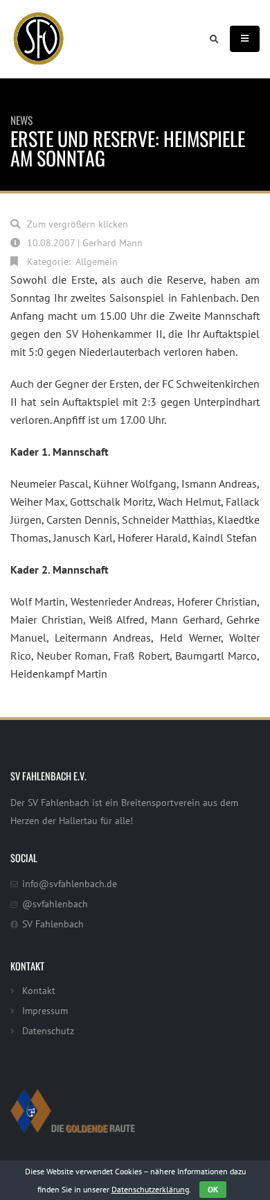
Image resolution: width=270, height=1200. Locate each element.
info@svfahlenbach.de (69, 883)
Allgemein (96, 261)
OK (213, 1189)
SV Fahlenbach (53, 923)
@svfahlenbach (55, 903)
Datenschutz (48, 1030)
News (21, 120)
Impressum (45, 1010)
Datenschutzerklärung (150, 1189)
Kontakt (38, 990)
